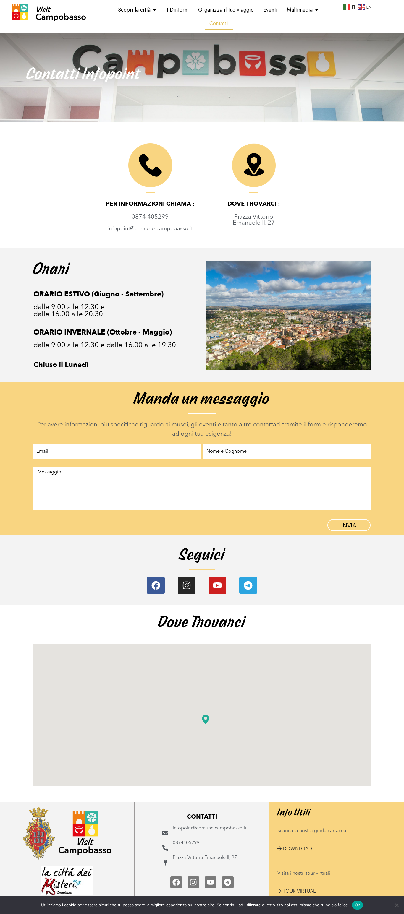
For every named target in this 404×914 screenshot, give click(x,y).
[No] (397, 905)
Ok (357, 904)
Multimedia (300, 9)
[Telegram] (248, 585)
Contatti (218, 23)
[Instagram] (186, 585)
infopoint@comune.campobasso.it (150, 228)
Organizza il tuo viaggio (226, 9)
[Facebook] (156, 585)
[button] (294, 849)
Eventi (270, 9)
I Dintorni (178, 9)
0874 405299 (150, 217)
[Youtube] (217, 585)
